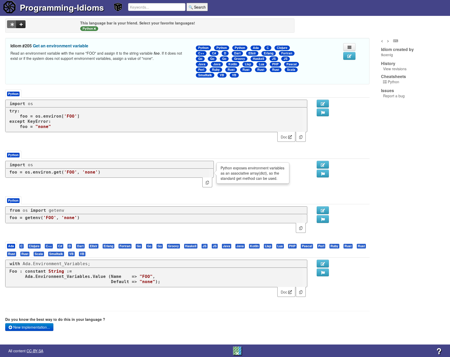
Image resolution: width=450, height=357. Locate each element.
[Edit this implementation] (323, 165)
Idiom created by (397, 49)
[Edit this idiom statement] (349, 56)
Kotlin (232, 64)
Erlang (268, 53)
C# (214, 53)
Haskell (258, 58)
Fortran (286, 53)
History (388, 63)
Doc (284, 136)
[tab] (11, 246)
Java (201, 64)
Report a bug (394, 95)
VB (222, 75)
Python (203, 48)
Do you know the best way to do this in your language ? (55, 319)
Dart (237, 53)
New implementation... (31, 327)
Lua (261, 64)
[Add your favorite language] (21, 24)
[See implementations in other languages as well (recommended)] (11, 24)
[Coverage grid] (237, 350)
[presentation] (11, 246)
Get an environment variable (60, 46)
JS (274, 58)
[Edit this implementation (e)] (323, 103)
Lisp (248, 64)
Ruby (216, 69)
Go (200, 58)
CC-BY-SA (35, 350)
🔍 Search (197, 7)
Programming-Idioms (62, 7)
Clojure (282, 48)
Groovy (239, 58)
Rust (231, 69)
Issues (387, 90)
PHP (275, 64)
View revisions (395, 68)
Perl (201, 69)
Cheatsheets (393, 76)
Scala (291, 69)
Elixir (252, 53)
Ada (256, 48)
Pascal (291, 64)
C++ (201, 53)
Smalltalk (205, 75)
